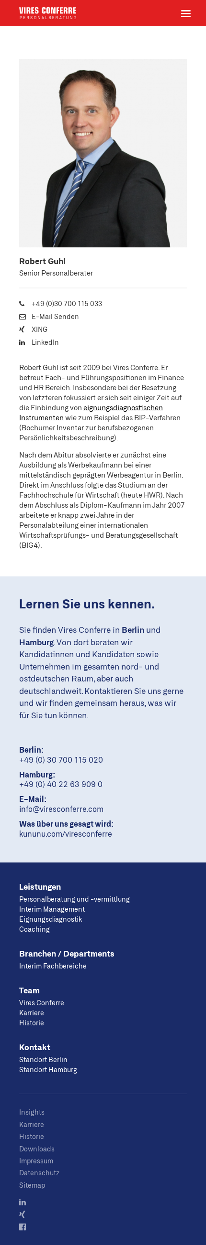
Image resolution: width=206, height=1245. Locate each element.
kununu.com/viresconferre (65, 833)
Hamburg (36, 642)
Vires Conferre (48, 13)
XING (39, 329)
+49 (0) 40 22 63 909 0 (61, 783)
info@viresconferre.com (61, 808)
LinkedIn (45, 342)
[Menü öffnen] (185, 13)
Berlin (133, 629)
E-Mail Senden (55, 316)
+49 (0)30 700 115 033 (67, 303)
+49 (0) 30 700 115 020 (61, 759)
